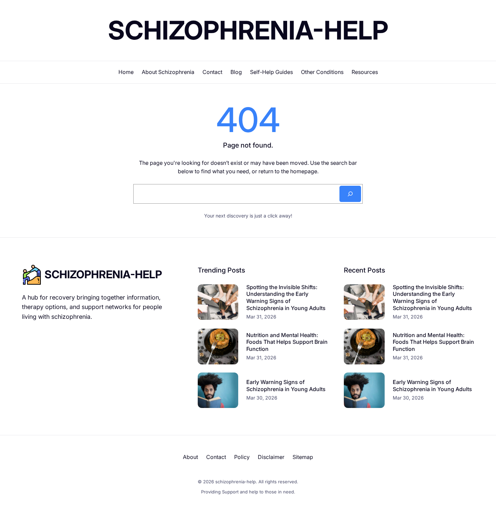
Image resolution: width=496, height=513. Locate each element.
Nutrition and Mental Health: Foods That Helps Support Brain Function (287, 342)
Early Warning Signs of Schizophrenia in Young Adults (286, 385)
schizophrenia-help (248, 30)
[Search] (350, 194)
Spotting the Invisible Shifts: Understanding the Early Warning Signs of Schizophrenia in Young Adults (286, 297)
